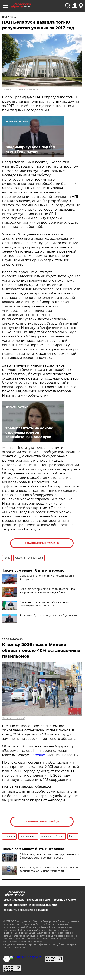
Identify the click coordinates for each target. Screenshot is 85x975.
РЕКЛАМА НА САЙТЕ (38, 900)
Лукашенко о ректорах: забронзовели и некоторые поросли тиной (45, 604)
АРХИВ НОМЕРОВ (13, 900)
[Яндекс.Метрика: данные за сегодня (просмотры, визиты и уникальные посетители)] (25, 957)
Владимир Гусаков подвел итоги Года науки (48, 615)
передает (38, 755)
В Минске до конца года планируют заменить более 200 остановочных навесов (49, 856)
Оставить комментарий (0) (42, 543)
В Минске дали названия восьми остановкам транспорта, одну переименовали (49, 869)
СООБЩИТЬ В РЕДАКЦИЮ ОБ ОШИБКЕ (25, 910)
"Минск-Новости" (13, 718)
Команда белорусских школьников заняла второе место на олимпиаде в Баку (47, 590)
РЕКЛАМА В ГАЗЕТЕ (65, 900)
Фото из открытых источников (21, 89)
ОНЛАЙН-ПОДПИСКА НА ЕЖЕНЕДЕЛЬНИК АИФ (30, 905)
